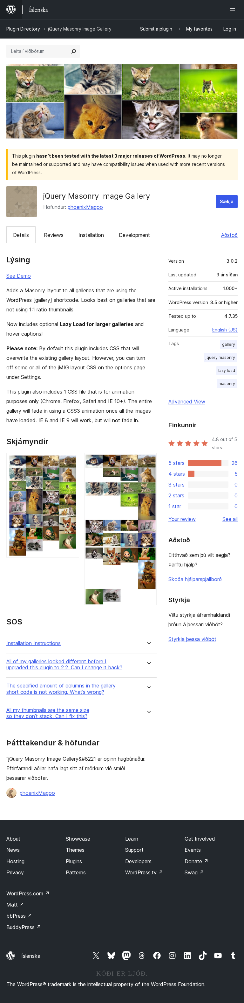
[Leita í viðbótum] (73, 51)
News (13, 850)
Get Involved (200, 839)
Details (21, 235)
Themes (75, 850)
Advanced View (186, 401)
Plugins (74, 861)
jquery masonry (220, 357)
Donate (196, 861)
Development (134, 235)
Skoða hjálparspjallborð (195, 579)
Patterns (76, 872)
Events (193, 850)
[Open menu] (234, 9)
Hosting (15, 861)
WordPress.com (28, 893)
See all (230, 519)
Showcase (78, 839)
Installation (91, 235)
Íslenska (30, 956)
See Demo (18, 276)
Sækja (227, 201)
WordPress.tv (144, 872)
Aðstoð (229, 235)
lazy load (226, 370)
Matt (15, 904)
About (13, 839)
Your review (182, 519)
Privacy (15, 872)
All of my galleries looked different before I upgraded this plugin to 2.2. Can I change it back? (64, 664)
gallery (228, 344)
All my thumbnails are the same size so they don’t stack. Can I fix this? (47, 713)
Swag (194, 872)
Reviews (54, 235)
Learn (131, 839)
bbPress (19, 916)
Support (134, 850)
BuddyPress (23, 927)
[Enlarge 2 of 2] (148, 461)
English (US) (225, 329)
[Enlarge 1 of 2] (70, 461)
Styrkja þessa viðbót (192, 639)
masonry (227, 383)
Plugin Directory (23, 29)
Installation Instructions (33, 643)
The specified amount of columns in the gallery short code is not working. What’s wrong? (61, 689)
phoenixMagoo (85, 207)
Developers (138, 861)
